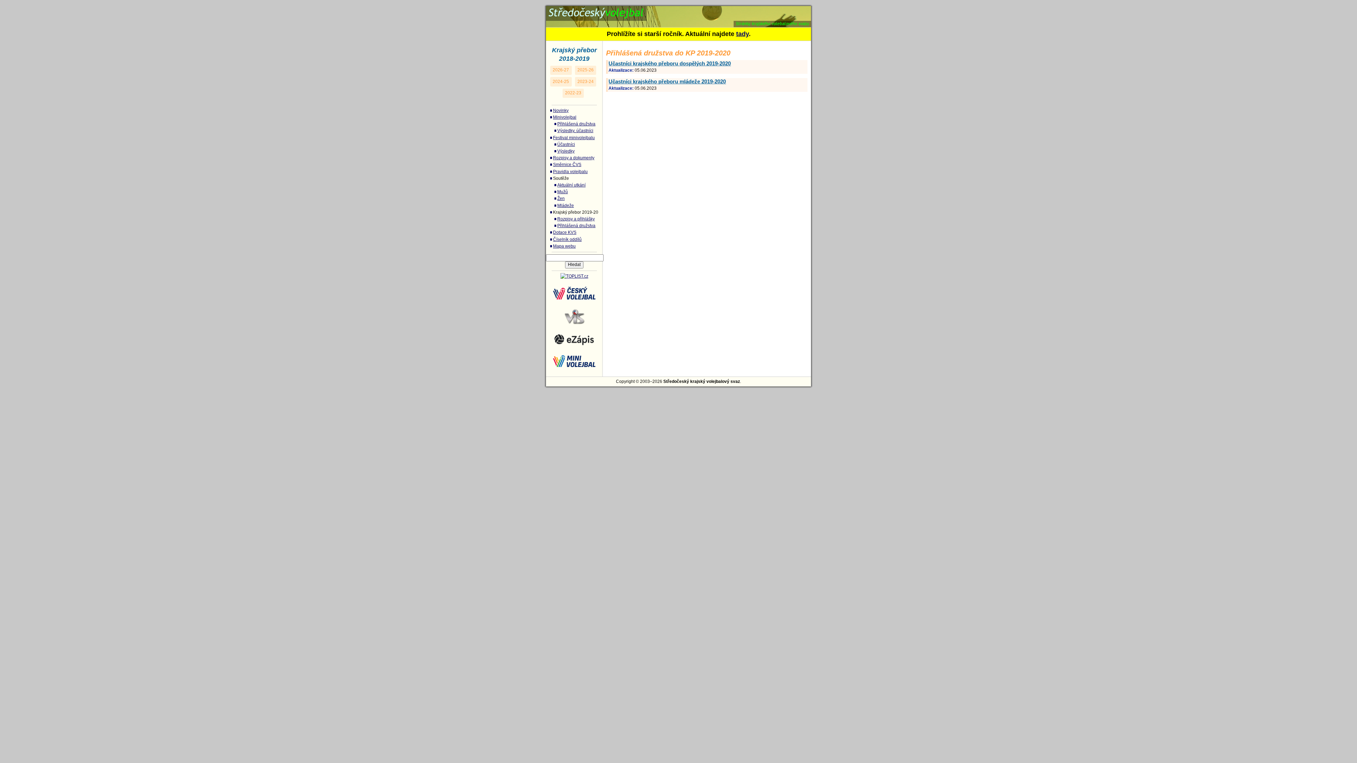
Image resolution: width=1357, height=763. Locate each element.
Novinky (561, 110)
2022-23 (573, 92)
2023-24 (585, 81)
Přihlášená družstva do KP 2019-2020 (625, 10)
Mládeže (565, 205)
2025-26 (585, 69)
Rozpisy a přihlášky (576, 219)
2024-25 (561, 81)
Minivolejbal (564, 117)
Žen (561, 198)
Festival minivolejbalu (574, 137)
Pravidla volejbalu (570, 171)
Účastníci (566, 144)
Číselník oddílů (567, 239)
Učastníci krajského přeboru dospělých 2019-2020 (670, 63)
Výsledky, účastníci (575, 130)
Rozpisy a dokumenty (573, 157)
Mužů (562, 191)
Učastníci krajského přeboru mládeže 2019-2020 (667, 81)
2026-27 (561, 69)
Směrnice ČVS (567, 164)
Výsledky (566, 151)
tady (742, 33)
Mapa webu (564, 246)
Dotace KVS (564, 232)
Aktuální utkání (571, 185)
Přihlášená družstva (576, 124)
